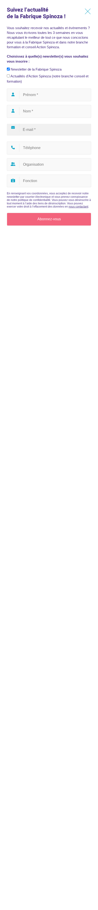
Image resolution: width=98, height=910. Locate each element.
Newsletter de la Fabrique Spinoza (36, 69)
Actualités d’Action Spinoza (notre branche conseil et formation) (47, 78)
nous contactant (78, 206)
